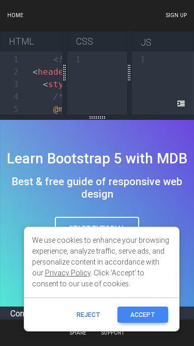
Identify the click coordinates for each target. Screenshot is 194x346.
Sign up (176, 15)
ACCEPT (142, 315)
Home (15, 15)
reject (88, 315)
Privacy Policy (68, 273)
